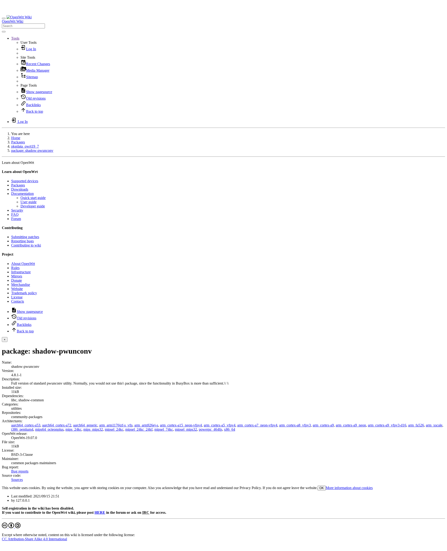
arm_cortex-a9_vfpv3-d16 (387, 425)
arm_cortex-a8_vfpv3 (295, 425)
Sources (17, 480)
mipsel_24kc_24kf (138, 429)
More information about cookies (349, 488)
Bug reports (19, 471)
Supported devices (24, 181)
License (17, 297)
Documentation (22, 194)
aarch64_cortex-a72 (56, 425)
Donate (16, 280)
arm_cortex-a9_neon (351, 425)
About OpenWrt (23, 264)
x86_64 (229, 429)
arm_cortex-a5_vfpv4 (219, 425)
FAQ (15, 214)
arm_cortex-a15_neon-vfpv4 (181, 425)
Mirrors (16, 276)
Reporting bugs (22, 241)
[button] (15, 38)
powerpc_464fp (210, 429)
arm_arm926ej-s (146, 425)
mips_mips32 (93, 429)
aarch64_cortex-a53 (25, 425)
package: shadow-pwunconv (32, 150)
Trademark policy (24, 293)
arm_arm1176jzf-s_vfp (115, 425)
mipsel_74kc (163, 429)
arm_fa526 (416, 425)
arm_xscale (434, 425)
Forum (16, 219)
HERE (100, 512)
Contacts (17, 301)
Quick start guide (33, 198)
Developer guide (32, 206)
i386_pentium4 (22, 429)
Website (17, 289)
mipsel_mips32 (186, 429)
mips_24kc (73, 429)
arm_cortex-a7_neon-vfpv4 (257, 425)
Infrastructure (21, 272)
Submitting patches (25, 237)
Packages (18, 142)
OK (321, 488)
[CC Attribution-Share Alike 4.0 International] (11, 527)
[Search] (4, 31)
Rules (15, 268)
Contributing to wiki (26, 245)
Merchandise (20, 285)
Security (17, 210)
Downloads (19, 189)
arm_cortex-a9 (323, 425)
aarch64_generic (85, 425)
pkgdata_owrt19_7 (25, 146)
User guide (28, 202)
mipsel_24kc (114, 429)
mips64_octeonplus (49, 429)
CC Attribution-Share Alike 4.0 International (34, 539)
